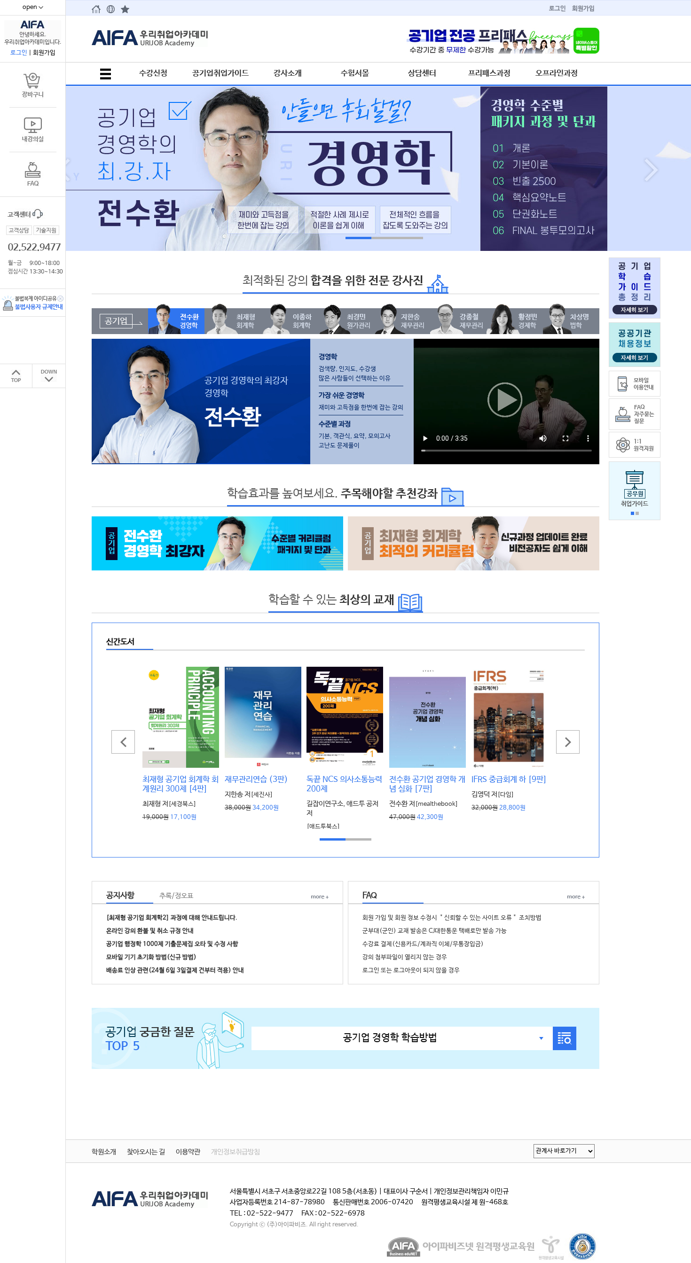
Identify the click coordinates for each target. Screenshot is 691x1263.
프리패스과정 (489, 73)
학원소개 (104, 1152)
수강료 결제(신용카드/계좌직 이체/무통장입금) (423, 944)
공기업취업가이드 (220, 73)
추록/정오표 (176, 896)
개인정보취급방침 (235, 1152)
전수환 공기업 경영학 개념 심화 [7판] (427, 784)
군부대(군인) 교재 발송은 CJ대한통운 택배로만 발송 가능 (434, 931)
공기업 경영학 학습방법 (390, 1038)
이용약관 (188, 1152)
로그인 (557, 8)
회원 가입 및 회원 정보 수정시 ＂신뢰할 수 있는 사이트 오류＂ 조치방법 (452, 917)
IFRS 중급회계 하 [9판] (509, 779)
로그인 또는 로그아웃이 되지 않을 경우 (411, 970)
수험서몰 (355, 73)
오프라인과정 (556, 73)
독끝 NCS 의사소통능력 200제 (344, 784)
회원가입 (583, 8)
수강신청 (153, 73)
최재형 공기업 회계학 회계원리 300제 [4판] (180, 784)
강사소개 (288, 73)
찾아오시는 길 (146, 1152)
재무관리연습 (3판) (256, 779)
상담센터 (422, 73)
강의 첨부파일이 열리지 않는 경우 (404, 957)
